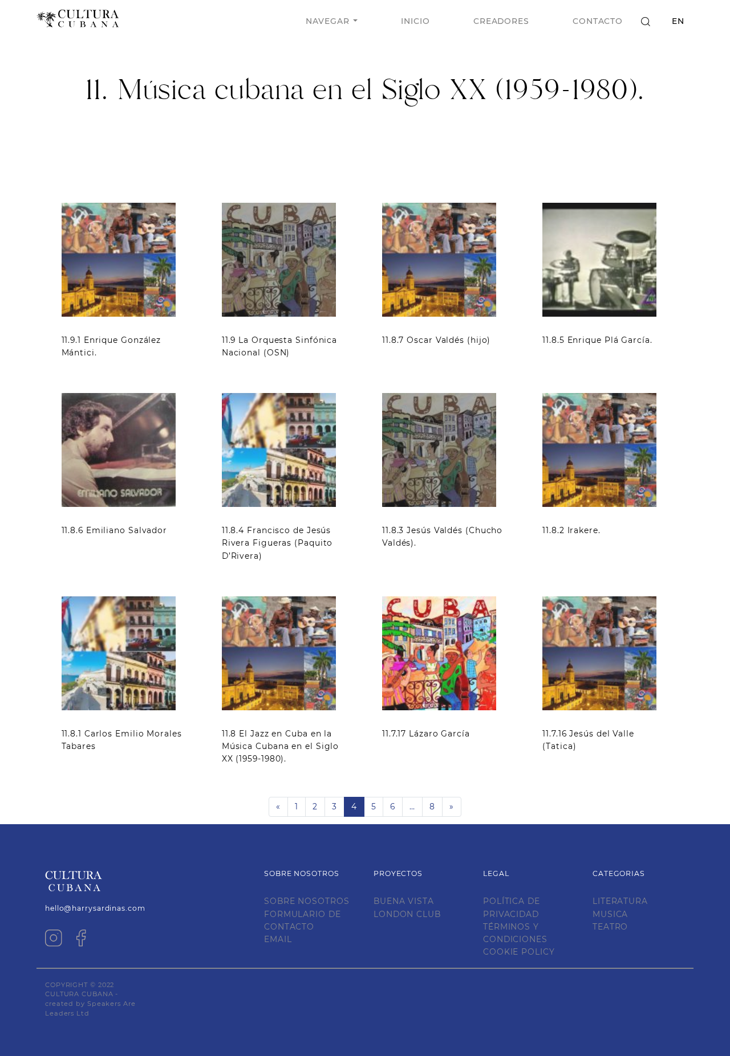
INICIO (415, 21)
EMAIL (278, 939)
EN (678, 21)
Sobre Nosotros (307, 901)
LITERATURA (620, 901)
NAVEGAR (327, 21)
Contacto (598, 21)
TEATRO (610, 926)
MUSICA (610, 914)
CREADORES (501, 21)
